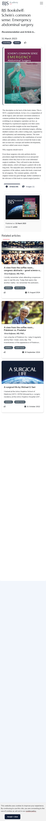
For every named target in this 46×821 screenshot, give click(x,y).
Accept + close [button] (12, 817)
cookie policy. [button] (31, 811)
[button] (2, 817)
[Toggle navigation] (41, 3)
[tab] (12, 186)
